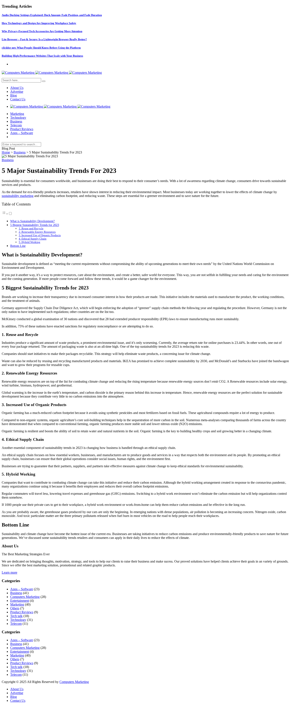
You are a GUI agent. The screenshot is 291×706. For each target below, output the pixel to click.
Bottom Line (18, 245)
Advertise (16, 91)
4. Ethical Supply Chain (32, 238)
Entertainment (19, 600)
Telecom (16, 125)
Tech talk (16, 616)
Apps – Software (21, 133)
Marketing (17, 114)
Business (16, 121)
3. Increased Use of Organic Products (40, 235)
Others (14, 608)
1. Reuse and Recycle (31, 228)
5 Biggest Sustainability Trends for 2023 (34, 225)
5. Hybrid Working (29, 242)
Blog (13, 95)
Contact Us (17, 99)
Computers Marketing (25, 597)
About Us (16, 88)
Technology (18, 117)
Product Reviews (21, 129)
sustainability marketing (17, 196)
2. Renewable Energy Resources (37, 231)
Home (6, 152)
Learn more (9, 572)
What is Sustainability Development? (32, 221)
